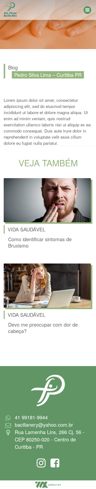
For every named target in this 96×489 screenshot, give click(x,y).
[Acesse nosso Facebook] (54, 465)
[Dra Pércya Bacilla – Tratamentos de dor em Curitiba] (10, 9)
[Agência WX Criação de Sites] (48, 484)
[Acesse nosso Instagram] (41, 465)
